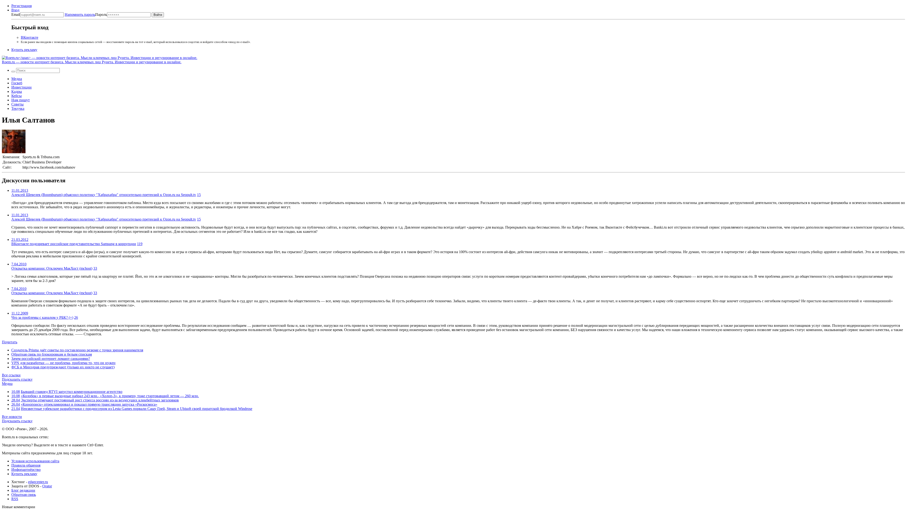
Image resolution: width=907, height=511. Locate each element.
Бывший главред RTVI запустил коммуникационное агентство (71, 392)
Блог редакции (23, 490)
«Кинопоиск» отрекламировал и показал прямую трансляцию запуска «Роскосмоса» (89, 404)
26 (76, 317)
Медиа (16, 79)
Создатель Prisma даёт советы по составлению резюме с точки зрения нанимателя (77, 350)
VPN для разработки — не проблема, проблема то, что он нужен (63, 363)
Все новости (12, 417)
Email (15, 15)
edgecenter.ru (38, 482)
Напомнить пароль (80, 15)
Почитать (9, 342)
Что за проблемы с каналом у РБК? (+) (42, 317)
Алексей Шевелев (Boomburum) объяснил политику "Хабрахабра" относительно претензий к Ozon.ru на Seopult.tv (103, 195)
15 (199, 195)
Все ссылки (11, 375)
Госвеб (16, 83)
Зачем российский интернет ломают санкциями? (50, 359)
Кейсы (16, 96)
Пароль (86, 15)
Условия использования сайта (35, 461)
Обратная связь (23, 495)
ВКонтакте (29, 37)
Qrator (47, 486)
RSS (14, 499)
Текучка (17, 108)
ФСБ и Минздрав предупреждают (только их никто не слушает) (63, 367)
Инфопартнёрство (26, 470)
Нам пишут (20, 100)
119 (139, 244)
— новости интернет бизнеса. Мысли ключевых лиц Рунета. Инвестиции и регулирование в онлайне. (91, 62)
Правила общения (25, 465)
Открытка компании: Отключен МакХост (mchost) (51, 268)
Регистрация (21, 6)
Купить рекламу (24, 50)
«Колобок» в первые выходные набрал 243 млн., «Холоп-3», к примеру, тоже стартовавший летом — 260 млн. (110, 396)
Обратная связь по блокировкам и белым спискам (51, 354)
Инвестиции (21, 87)
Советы (17, 104)
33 (95, 268)
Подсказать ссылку (17, 379)
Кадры (16, 91)
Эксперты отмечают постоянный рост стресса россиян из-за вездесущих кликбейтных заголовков (100, 400)
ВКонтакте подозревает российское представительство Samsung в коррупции (73, 244)
